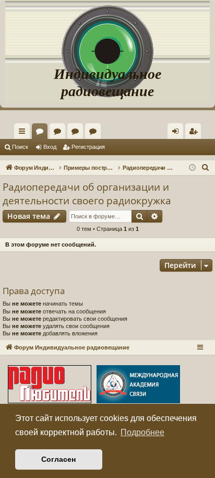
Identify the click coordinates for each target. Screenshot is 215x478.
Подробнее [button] (142, 432)
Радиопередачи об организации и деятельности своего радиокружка (87, 194)
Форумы (41, 133)
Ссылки (24, 133)
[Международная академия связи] (138, 385)
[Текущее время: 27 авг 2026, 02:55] (192, 168)
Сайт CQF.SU (59, 133)
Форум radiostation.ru (77, 133)
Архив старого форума (95, 133)
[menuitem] (193, 131)
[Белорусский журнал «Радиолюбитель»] (49, 385)
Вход (49, 147)
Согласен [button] (58, 459)
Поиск (20, 147)
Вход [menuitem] (177, 133)
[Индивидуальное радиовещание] (107, 31)
